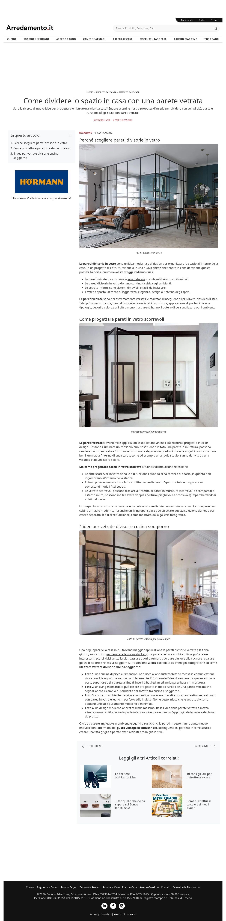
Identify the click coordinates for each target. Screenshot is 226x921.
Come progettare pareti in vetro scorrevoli (41, 148)
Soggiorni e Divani (36, 39)
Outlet (202, 20)
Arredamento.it (59, 27)
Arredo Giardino (185, 39)
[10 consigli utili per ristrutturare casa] (167, 776)
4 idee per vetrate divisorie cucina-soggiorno (36, 156)
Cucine (11, 39)
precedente (96, 746)
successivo (201, 746)
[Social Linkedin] (104, 905)
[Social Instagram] (122, 905)
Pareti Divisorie (123, 120)
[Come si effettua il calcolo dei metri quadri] (167, 805)
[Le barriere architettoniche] (95, 776)
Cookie (105, 914)
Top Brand (211, 39)
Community (187, 20)
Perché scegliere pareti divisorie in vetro (40, 143)
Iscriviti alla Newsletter (186, 887)
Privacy (94, 914)
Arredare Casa (122, 39)
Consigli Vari (102, 120)
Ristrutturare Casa (153, 39)
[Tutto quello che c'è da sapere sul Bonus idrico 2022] (95, 805)
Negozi (214, 20)
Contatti (165, 887)
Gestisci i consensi (125, 914)
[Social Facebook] (113, 905)
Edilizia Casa (129, 887)
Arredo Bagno (66, 39)
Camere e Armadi (94, 39)
